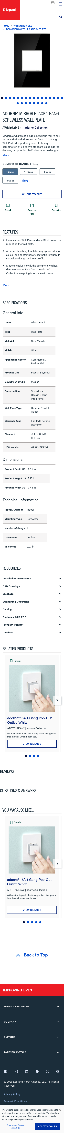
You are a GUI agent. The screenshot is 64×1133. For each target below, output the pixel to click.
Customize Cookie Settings (15, 1126)
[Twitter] (47, 1072)
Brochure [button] (8, 593)
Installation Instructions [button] (17, 578)
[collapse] (58, 1006)
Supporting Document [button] (16, 601)
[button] (60, 36)
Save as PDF (32, 211)
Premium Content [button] (13, 624)
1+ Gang (28, 171)
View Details (32, 744)
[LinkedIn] (27, 1072)
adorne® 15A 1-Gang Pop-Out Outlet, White (29, 720)
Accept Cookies (47, 1126)
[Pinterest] (37, 1072)
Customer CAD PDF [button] (14, 617)
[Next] (57, 700)
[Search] (60, 16)
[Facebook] (6, 1072)
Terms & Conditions (15, 1101)
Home (5, 25)
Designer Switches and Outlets (26, 29)
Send (8, 210)
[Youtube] (58, 1072)
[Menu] (60, 4)
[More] (25, 180)
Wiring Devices (22, 25)
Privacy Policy (12, 1094)
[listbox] (32, 69)
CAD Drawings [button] (11, 586)
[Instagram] (16, 1072)
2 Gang (47, 171)
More (5, 155)
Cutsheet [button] (8, 632)
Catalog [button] (7, 609)
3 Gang (10, 180)
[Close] (60, 1110)
